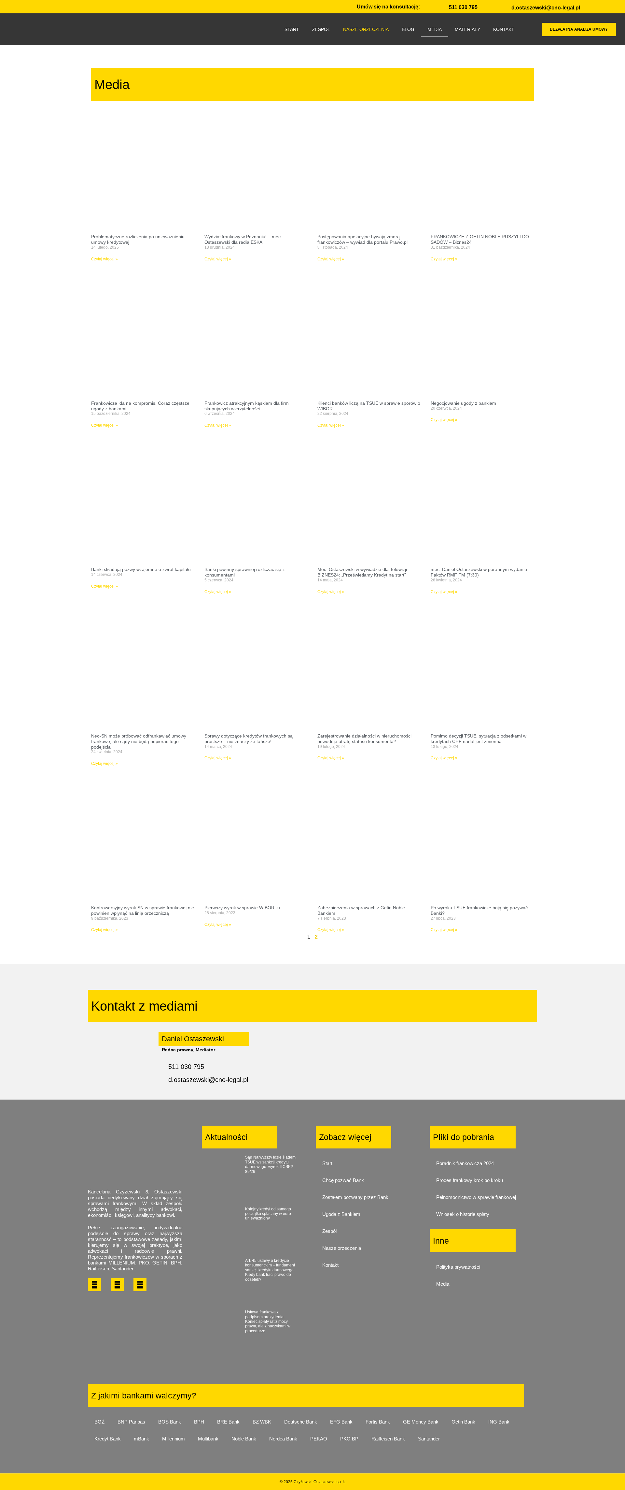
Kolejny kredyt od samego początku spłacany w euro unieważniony (268, 1214)
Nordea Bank (283, 1438)
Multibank (208, 1438)
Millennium (173, 1438)
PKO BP (349, 1438)
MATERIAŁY (467, 29)
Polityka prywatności (458, 1267)
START (292, 29)
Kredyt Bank (107, 1438)
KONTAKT (503, 29)
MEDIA (434, 29)
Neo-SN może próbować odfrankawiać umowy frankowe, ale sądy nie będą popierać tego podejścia (138, 741)
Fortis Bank (378, 1421)
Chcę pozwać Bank (343, 1180)
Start (327, 1163)
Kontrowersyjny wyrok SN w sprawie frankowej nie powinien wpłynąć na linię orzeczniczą (142, 910)
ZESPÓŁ (321, 29)
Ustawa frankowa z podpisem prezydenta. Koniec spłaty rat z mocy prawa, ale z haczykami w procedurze (267, 1321)
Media (442, 1284)
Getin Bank (463, 1421)
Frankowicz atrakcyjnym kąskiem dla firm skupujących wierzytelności (246, 406)
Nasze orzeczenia (341, 1248)
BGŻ (99, 1421)
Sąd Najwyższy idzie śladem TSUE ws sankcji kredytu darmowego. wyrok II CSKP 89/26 (270, 1164)
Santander (429, 1438)
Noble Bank (243, 1438)
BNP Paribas (131, 1421)
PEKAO (318, 1438)
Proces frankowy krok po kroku (469, 1180)
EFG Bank (341, 1421)
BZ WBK (262, 1421)
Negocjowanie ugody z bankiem (463, 403)
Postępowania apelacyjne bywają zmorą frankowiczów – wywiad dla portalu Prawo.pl (362, 239)
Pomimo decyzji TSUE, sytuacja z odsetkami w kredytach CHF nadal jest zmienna (478, 738)
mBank (141, 1438)
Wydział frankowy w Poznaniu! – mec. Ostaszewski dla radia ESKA (243, 239)
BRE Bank (228, 1421)
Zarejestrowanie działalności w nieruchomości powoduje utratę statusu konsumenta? (364, 738)
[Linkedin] (117, 1284)
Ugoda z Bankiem (341, 1214)
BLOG (408, 29)
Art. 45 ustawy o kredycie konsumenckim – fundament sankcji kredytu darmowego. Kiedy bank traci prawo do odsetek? (270, 1270)
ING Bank (498, 1421)
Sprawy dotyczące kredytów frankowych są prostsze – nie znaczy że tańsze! (248, 738)
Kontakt (330, 1265)
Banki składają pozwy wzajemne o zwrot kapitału (141, 569)
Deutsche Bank (300, 1421)
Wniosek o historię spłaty (462, 1214)
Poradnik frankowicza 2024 (465, 1163)
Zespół (329, 1231)
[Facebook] (94, 1284)
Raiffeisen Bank (388, 1438)
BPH (199, 1421)
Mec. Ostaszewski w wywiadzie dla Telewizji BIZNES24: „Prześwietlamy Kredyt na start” (362, 572)
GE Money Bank (420, 1421)
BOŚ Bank (169, 1421)
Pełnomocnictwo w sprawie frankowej (476, 1197)
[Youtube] (139, 1284)
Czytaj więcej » (104, 259)
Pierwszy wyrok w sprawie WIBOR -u (242, 907)
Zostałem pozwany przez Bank (355, 1197)
